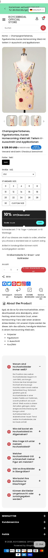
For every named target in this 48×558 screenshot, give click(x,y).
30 (6, 203)
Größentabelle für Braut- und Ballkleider (23, 256)
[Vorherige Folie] (5, 9)
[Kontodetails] (37, 19)
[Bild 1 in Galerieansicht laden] (12, 120)
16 (29, 192)
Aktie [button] (8, 276)
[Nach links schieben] (4, 121)
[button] (4, 19)
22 (13, 197)
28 (37, 197)
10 (6, 192)
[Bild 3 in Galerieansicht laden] (36, 120)
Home (5, 36)
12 (13, 192)
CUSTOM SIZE (18, 203)
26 (29, 197)
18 (37, 192)
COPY (40, 222)
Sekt (6, 162)
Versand (6, 151)
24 (21, 197)
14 (21, 192)
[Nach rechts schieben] (43, 121)
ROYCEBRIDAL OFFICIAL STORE (27, 541)
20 (6, 197)
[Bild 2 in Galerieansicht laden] (24, 120)
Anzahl (5, 264)
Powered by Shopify (24, 545)
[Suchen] (43, 28)
